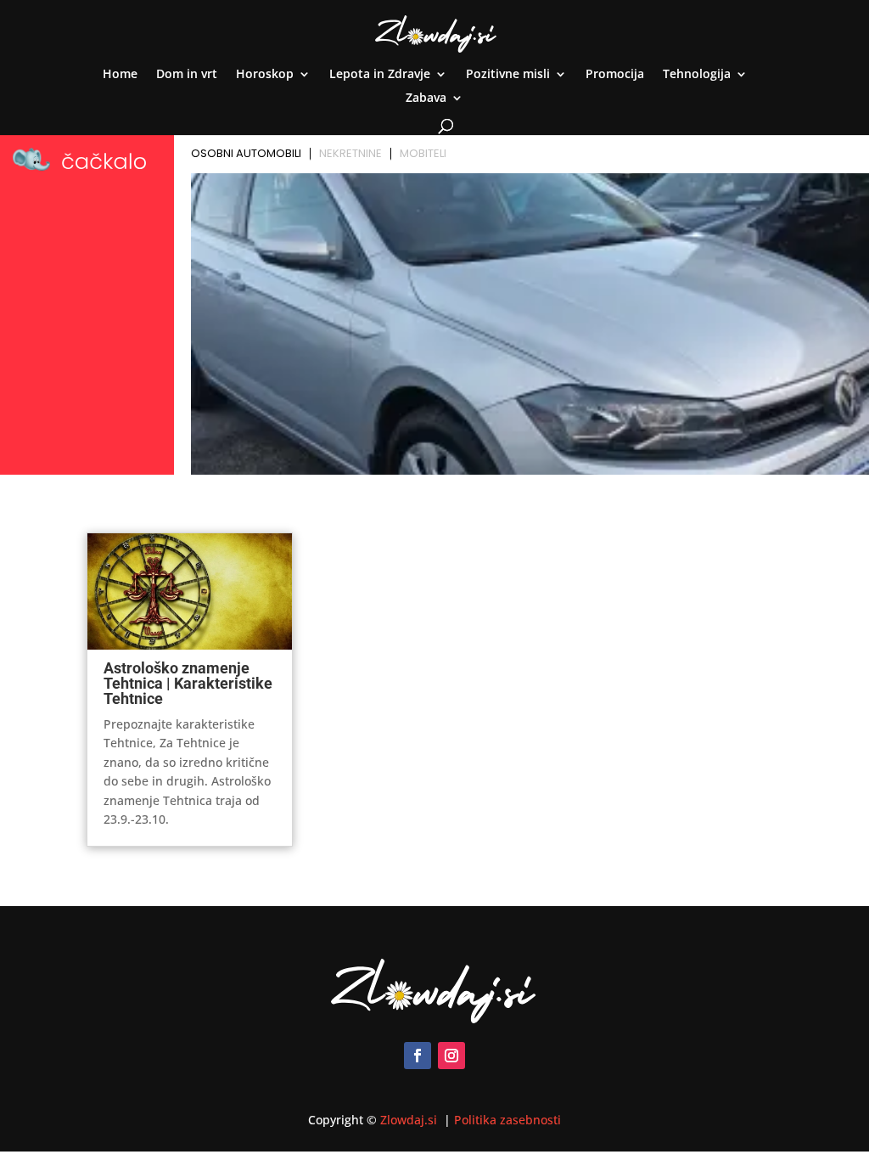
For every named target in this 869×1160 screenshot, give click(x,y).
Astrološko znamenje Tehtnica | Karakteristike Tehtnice (188, 683)
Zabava (426, 98)
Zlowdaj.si (410, 1120)
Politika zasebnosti (507, 1120)
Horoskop (265, 75)
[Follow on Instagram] (451, 1055)
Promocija (615, 75)
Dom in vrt (186, 75)
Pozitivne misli (508, 75)
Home (120, 75)
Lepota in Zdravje (379, 75)
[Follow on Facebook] (417, 1055)
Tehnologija (697, 75)
